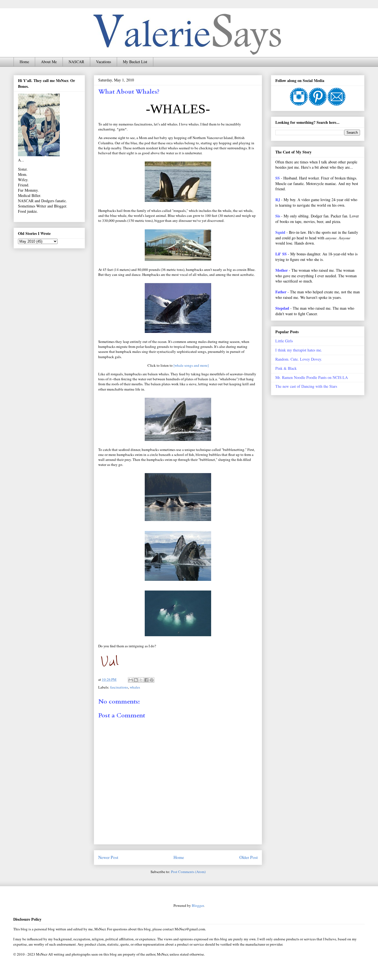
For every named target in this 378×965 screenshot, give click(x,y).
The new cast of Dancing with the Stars (306, 386)
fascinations (119, 687)
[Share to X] (141, 680)
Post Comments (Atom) (188, 871)
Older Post (248, 857)
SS (277, 178)
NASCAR (76, 61)
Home (24, 61)
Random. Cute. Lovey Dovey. (298, 359)
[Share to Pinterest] (151, 680)
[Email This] (130, 680)
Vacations (103, 61)
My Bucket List (135, 61)
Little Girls (284, 340)
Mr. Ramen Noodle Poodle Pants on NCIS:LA (311, 377)
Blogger (198, 905)
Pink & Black (286, 368)
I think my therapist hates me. (298, 350)
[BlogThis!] (136, 680)
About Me (49, 61)
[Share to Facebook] (146, 680)
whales (135, 687)
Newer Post (108, 857)
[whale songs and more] (191, 365)
